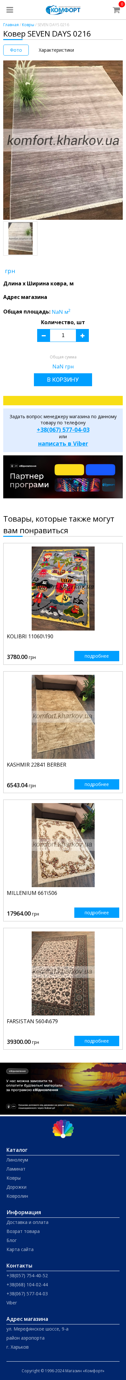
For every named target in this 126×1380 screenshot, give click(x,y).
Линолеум (17, 1160)
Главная (11, 24)
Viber (11, 1303)
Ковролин (17, 1196)
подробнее (97, 656)
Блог (11, 1240)
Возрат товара (23, 1231)
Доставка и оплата (27, 1222)
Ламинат (16, 1169)
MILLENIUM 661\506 (32, 893)
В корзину (63, 379)
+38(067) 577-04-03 (63, 429)
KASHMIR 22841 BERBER (36, 764)
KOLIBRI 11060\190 (30, 636)
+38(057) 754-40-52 (27, 1275)
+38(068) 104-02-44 (27, 1284)
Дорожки (16, 1187)
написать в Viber (63, 443)
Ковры (28, 24)
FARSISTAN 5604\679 (32, 1021)
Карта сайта (20, 1249)
